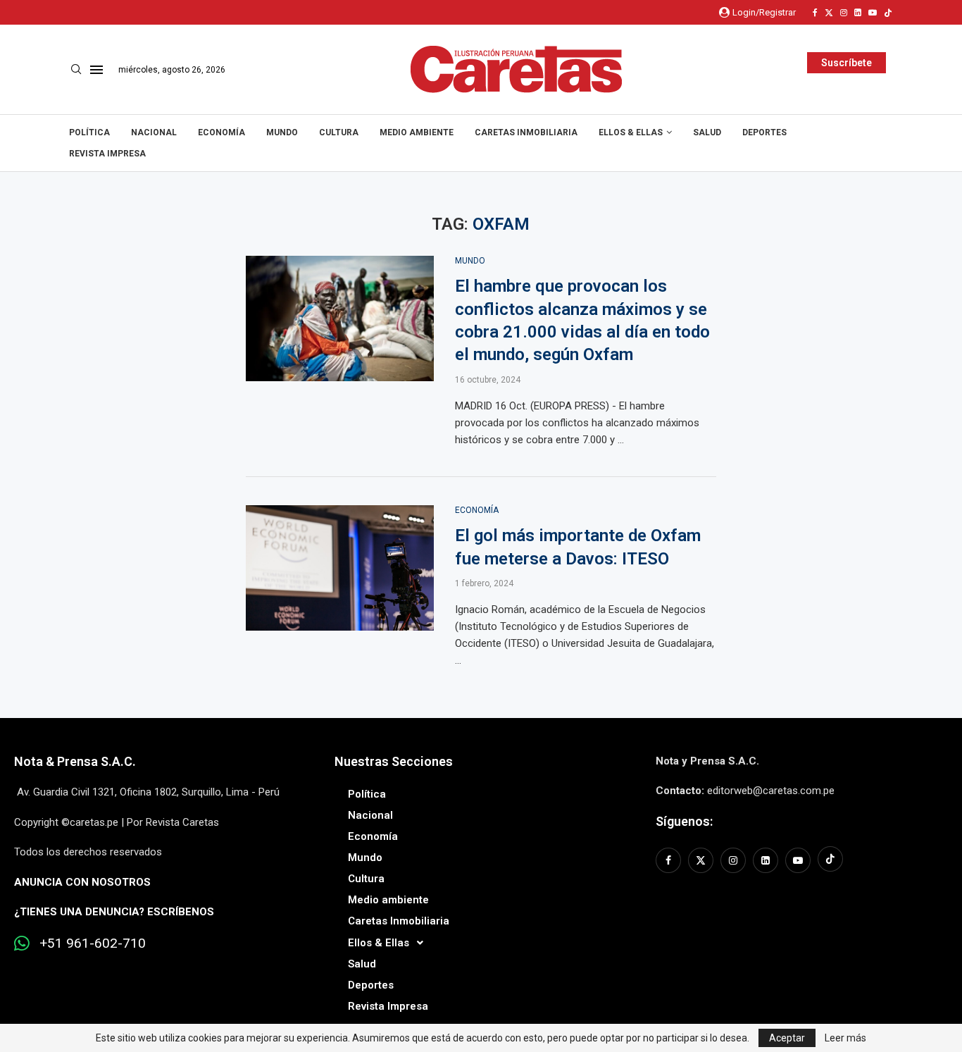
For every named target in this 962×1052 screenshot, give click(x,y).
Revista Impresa (107, 154)
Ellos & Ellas (631, 132)
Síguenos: (684, 821)
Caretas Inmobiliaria (526, 132)
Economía (221, 132)
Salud (707, 132)
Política (89, 132)
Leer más (845, 1038)
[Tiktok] (888, 13)
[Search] (76, 69)
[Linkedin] (858, 13)
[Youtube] (872, 13)
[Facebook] (815, 13)
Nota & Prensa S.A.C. (75, 761)
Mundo (282, 132)
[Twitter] (829, 13)
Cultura (338, 132)
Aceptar (787, 1038)
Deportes (764, 132)
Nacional (154, 132)
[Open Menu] (96, 69)
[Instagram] (843, 13)
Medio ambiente (417, 132)
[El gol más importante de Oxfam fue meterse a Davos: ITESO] (340, 568)
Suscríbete (846, 62)
